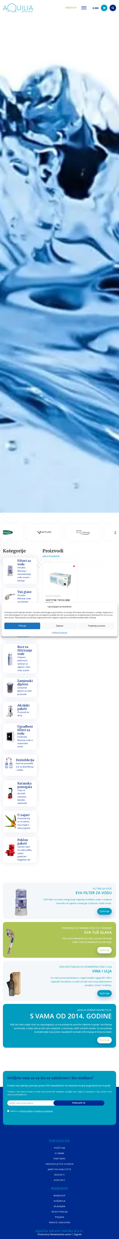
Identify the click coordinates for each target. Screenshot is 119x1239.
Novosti (59, 1174)
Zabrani (59, 626)
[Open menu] (84, 8)
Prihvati (22, 626)
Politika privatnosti (59, 632)
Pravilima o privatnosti (43, 1111)
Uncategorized (51, 556)
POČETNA (59, 1147)
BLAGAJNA (59, 1206)
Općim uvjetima (26, 1111)
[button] (100, 8)
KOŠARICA (59, 1200)
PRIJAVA (59, 1217)
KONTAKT (59, 1180)
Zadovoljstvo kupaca (59, 1163)
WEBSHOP (59, 1195)
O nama (59, 1153)
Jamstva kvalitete (59, 1169)
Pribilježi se (78, 1103)
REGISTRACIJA (60, 1211)
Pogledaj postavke (97, 626)
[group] (21, 532)
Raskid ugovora (59, 1222)
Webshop (71, 7)
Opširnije (104, 911)
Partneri (59, 1158)
